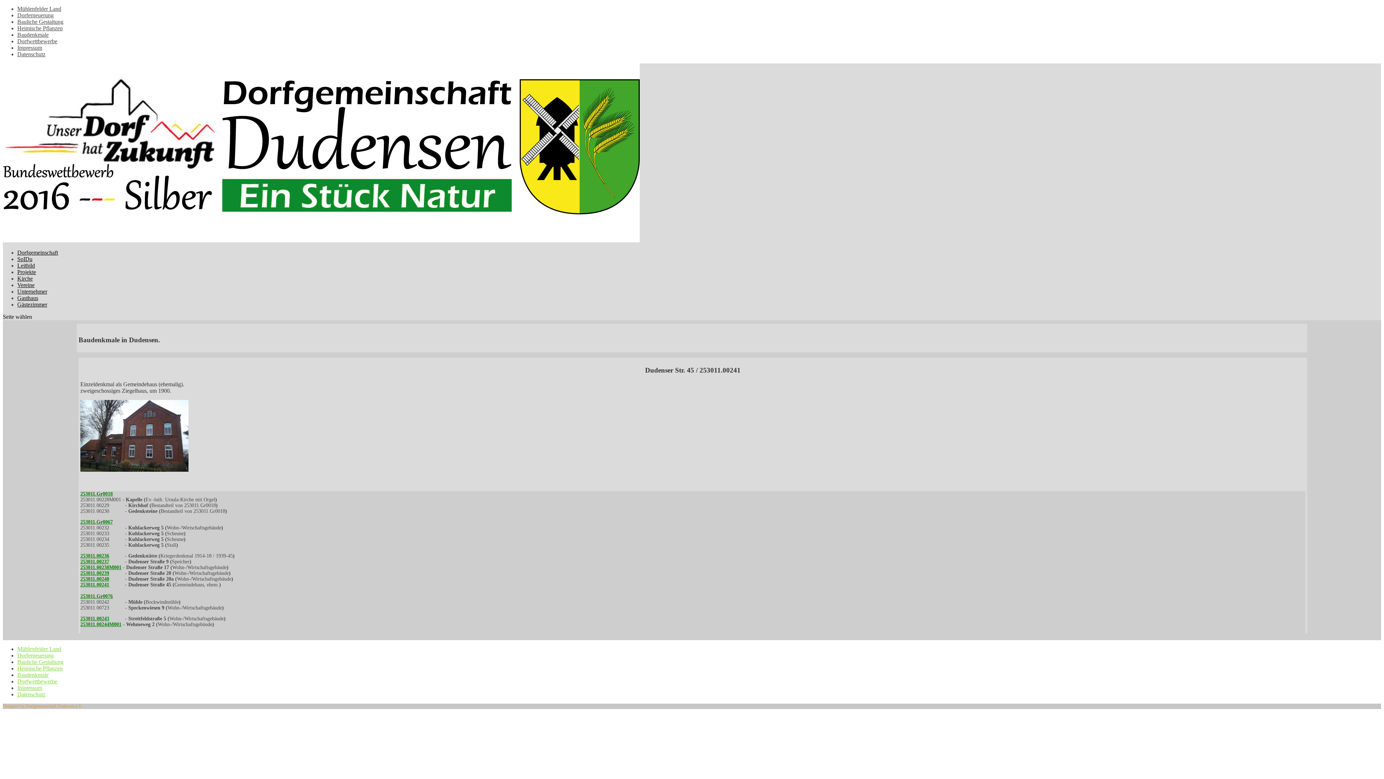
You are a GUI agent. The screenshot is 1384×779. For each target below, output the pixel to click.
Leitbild (26, 266)
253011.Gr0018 (96, 494)
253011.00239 (94, 573)
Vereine (26, 285)
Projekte (26, 272)
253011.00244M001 (100, 624)
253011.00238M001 (100, 567)
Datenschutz (31, 54)
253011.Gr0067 (96, 522)
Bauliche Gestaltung (40, 22)
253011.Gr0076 (96, 596)
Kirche (25, 279)
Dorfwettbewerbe (37, 41)
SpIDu (24, 259)
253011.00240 (94, 579)
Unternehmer (32, 292)
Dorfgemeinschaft (37, 253)
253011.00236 (94, 556)
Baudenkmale (33, 35)
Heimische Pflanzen (40, 28)
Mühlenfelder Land (39, 9)
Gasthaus (27, 298)
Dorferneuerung (35, 15)
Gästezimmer (32, 305)
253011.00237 (94, 561)
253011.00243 (94, 618)
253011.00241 (94, 584)
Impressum (29, 48)
